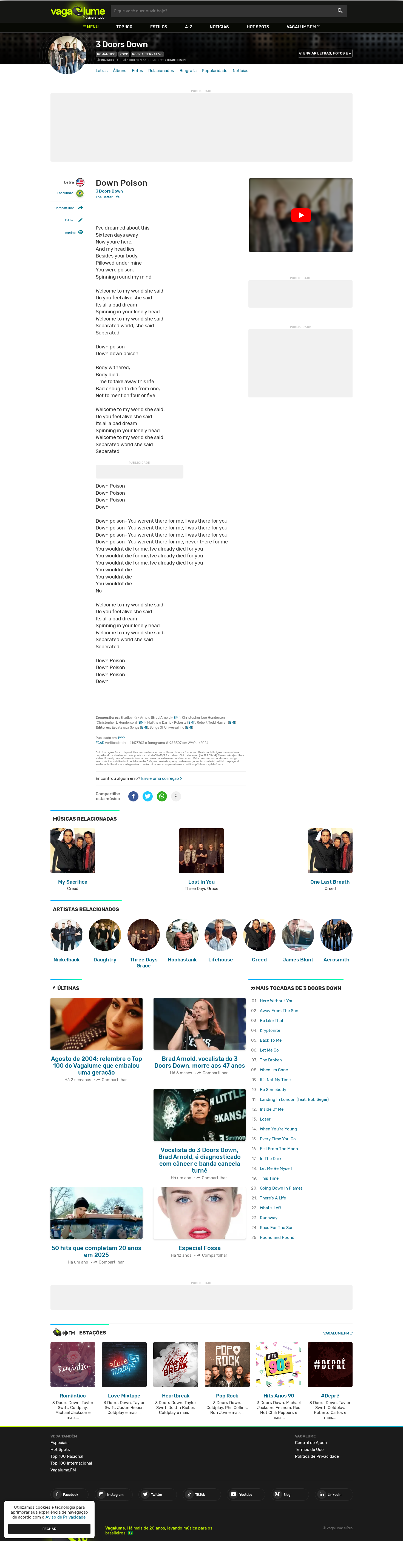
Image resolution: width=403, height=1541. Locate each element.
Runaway (268, 1217)
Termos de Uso (309, 1449)
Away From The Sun (279, 1010)
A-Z (188, 26)
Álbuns (119, 70)
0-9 (139, 60)
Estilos (158, 26)
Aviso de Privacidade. (66, 1517)
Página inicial (106, 60)
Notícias (219, 26)
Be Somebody (273, 1089)
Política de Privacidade (317, 1456)
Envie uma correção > (161, 778)
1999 (121, 738)
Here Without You (277, 1000)
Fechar (49, 1529)
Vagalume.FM (301, 26)
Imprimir (70, 233)
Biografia (188, 70)
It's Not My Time (275, 1079)
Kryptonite (270, 1030)
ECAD (100, 743)
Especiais (59, 1442)
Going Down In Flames (281, 1188)
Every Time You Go (278, 1138)
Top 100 (124, 26)
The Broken (271, 1060)
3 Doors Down (122, 44)
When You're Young (278, 1129)
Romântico (106, 54)
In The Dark (271, 1158)
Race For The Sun (277, 1227)
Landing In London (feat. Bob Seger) (294, 1099)
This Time (269, 1178)
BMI (176, 718)
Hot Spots (258, 26)
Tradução (65, 193)
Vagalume (77, 11)
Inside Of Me (271, 1109)
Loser (265, 1119)
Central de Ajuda (311, 1442)
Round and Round (277, 1237)
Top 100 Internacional (71, 1463)
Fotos (137, 70)
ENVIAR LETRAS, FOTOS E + (327, 53)
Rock (124, 54)
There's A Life (273, 1198)
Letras (102, 70)
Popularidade (214, 70)
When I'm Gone (274, 1069)
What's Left (270, 1207)
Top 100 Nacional (66, 1456)
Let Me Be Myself (276, 1168)
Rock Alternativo (147, 54)
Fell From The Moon (279, 1148)
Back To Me (271, 1040)
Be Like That (271, 1020)
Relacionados (161, 70)
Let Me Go (269, 1050)
